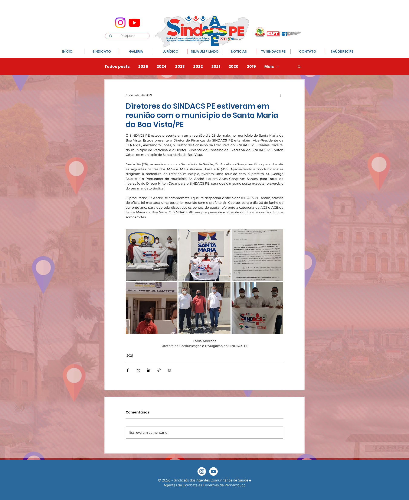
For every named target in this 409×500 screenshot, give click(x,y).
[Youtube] (134, 22)
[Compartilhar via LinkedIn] (149, 370)
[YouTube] (213, 471)
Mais (269, 66)
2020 (233, 66)
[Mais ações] (280, 95)
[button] (299, 66)
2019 (251, 66)
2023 (180, 66)
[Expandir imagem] (151, 255)
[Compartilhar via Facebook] (128, 370)
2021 (215, 66)
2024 (162, 66)
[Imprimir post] (169, 370)
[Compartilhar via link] (159, 370)
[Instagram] (120, 22)
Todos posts (117, 66)
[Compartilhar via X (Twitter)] (138, 370)
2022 (198, 66)
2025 (143, 66)
